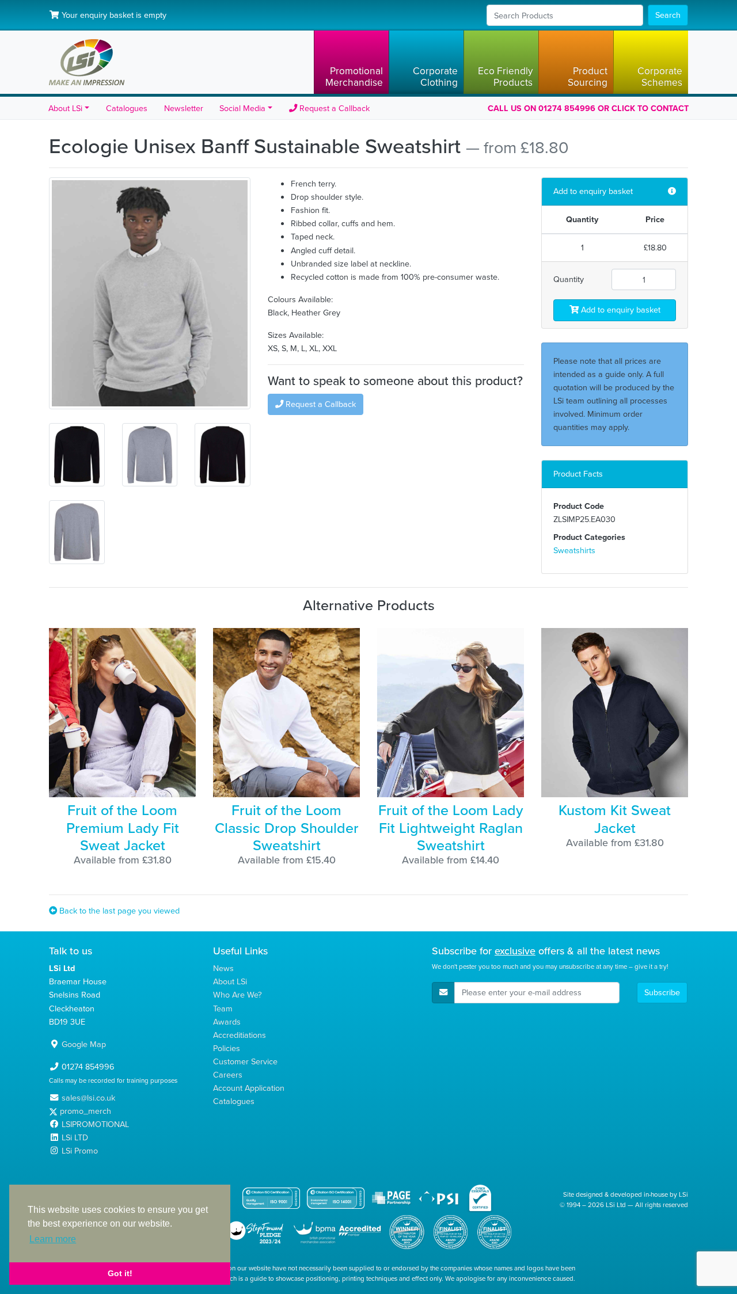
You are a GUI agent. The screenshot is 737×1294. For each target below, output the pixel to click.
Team (223, 1008)
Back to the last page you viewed (118, 910)
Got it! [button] (120, 1273)
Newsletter (183, 108)
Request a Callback (333, 108)
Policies (226, 1048)
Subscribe (662, 992)
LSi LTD (75, 1137)
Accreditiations (239, 1035)
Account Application (248, 1088)
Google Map (84, 1044)
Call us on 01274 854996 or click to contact (588, 108)
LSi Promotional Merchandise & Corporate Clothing (86, 62)
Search (668, 15)
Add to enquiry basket (619, 309)
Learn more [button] (52, 1239)
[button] (351, 62)
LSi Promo (80, 1150)
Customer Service (245, 1061)
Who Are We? (237, 994)
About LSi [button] (65, 108)
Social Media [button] (242, 108)
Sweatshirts (574, 550)
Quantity (568, 279)
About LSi (230, 981)
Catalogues (126, 108)
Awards (227, 1021)
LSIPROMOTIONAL (95, 1124)
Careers (227, 1074)
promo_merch (85, 1111)
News (223, 968)
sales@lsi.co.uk (88, 1097)
